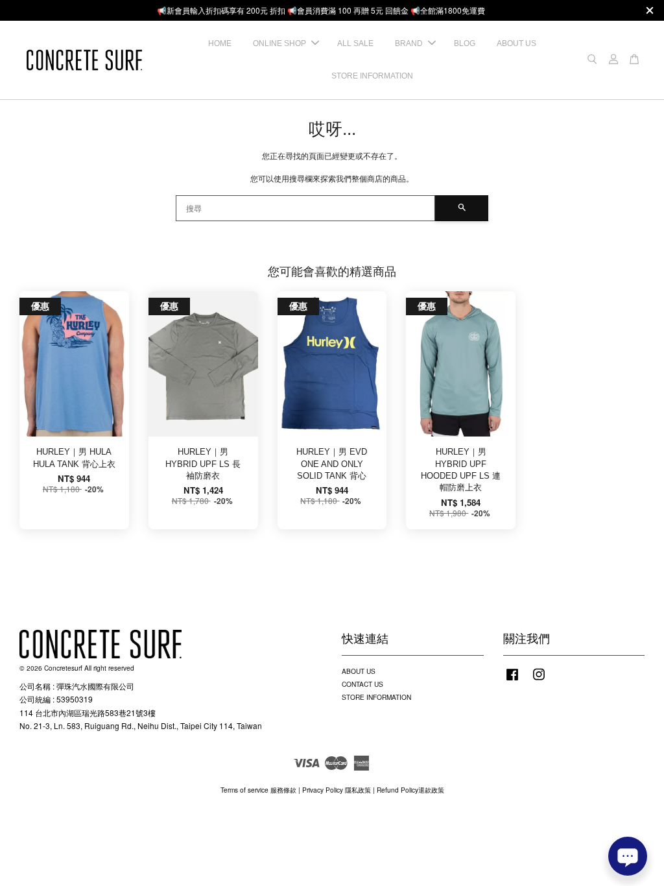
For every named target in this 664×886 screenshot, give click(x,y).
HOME (219, 43)
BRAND (409, 43)
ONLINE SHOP (279, 43)
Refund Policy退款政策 (410, 790)
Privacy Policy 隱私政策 (336, 790)
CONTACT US (362, 684)
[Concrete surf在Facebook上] (512, 681)
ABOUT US (516, 43)
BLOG (464, 43)
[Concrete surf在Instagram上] (539, 681)
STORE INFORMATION (372, 75)
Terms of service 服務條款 (258, 790)
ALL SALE (355, 43)
